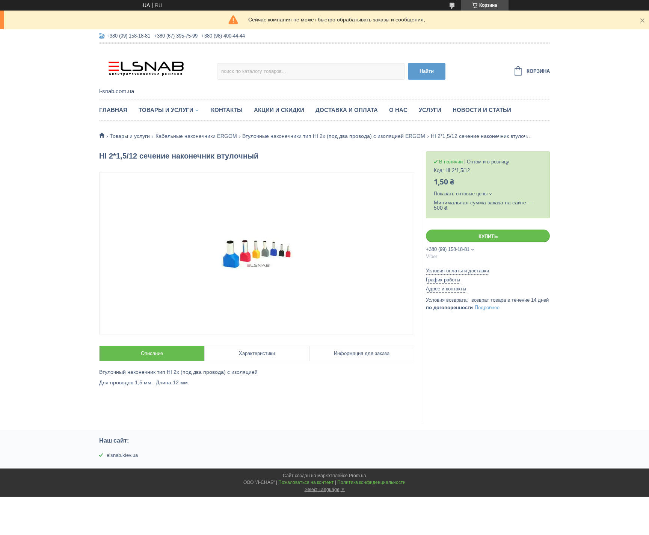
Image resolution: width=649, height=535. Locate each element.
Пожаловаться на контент (306, 482)
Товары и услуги (166, 110)
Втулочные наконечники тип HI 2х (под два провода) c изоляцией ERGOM (333, 136)
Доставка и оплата (346, 110)
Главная (113, 110)
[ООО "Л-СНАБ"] (158, 66)
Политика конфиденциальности (371, 482)
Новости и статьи (482, 110)
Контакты (227, 110)
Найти (427, 71)
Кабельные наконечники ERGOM (196, 136)
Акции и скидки (279, 110)
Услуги (430, 110)
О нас (398, 110)
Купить (488, 236)
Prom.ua (357, 475)
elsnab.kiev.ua (122, 455)
